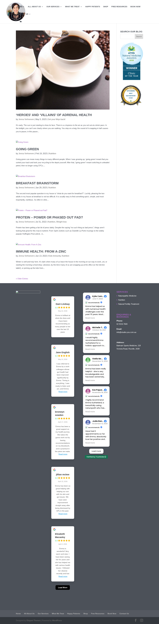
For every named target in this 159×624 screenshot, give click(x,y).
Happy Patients (92, 7)
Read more (63, 392)
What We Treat (72, 7)
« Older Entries (22, 279)
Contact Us (22, 14)
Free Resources (119, 7)
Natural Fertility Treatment (128, 304)
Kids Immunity (54, 256)
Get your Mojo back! (56, 119)
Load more (96, 451)
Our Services (52, 7)
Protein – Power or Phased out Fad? (49, 217)
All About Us (34, 7)
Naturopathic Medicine (127, 296)
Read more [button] (90, 318)
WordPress (57, 620)
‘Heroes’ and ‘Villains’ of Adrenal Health (54, 115)
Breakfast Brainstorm (37, 183)
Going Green (27, 149)
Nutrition (52, 153)
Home (19, 7)
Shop (105, 7)
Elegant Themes (33, 620)
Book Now (135, 7)
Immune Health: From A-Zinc (41, 251)
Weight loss (61, 222)
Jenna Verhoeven (26, 119)
